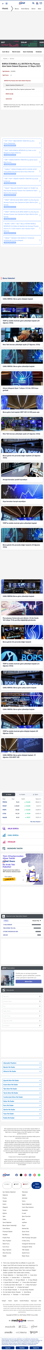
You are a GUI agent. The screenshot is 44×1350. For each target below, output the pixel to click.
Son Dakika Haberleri (9, 1192)
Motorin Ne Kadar (9, 1071)
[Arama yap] (33, 3)
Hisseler (5, 1234)
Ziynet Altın (26, 1277)
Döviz (33, 9)
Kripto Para (6, 1238)
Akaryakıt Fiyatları (9, 1063)
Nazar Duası (25, 1256)
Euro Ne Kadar (8, 1105)
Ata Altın (6, 1277)
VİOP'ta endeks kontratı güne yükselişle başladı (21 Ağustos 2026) (21, 665)
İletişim (4, 1301)
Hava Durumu (7, 1253)
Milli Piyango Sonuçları (29, 1238)
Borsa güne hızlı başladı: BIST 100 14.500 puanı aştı (21, 412)
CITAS (4, 813)
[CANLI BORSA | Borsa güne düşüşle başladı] (22, 289)
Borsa (17, 9)
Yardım (10, 1301)
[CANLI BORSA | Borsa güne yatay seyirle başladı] (22, 678)
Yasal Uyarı (34, 1301)
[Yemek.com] (33, 1332)
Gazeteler (25, 1210)
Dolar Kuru (6, 1244)
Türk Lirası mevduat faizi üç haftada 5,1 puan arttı (18, 1263)
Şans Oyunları (26, 1216)
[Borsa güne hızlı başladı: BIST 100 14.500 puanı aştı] (22, 402)
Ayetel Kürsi (26, 1253)
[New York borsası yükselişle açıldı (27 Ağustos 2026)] (22, 335)
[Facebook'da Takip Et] (16, 1175)
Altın (39, 9)
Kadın (4, 1204)
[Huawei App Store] (25, 1185)
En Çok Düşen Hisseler (10, 1290)
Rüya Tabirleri (7, 1250)
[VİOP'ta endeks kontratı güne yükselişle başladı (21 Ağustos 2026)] (22, 654)
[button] (6, 3)
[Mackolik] (11, 1326)
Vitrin (23, 1201)
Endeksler (39, 52)
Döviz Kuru (6, 1294)
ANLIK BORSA (13, 828)
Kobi (23, 1219)
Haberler (5, 1195)
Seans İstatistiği (28, 52)
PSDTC (4, 810)
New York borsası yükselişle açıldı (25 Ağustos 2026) (21, 434)
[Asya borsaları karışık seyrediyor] (22, 491)
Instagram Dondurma (28, 1244)
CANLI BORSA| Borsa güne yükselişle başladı (18, 596)
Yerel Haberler (7, 1222)
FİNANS (5, 8)
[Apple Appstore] (16, 1185)
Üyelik (16, 1301)
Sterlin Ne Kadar (9, 1109)
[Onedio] (9, 1332)
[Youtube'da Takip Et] (34, 1175)
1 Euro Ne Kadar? (8, 1287)
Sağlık (24, 1195)
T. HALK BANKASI (7, 924)
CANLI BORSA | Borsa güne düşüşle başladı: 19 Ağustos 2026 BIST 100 (19, 756)
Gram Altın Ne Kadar (10, 1085)
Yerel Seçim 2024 (21, 1275)
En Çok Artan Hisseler (27, 1290)
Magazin (5, 1207)
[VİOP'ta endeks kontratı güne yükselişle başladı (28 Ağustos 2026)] (22, 311)
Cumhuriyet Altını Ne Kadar (13, 1097)
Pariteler (16, 1294)
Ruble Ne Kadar (9, 1118)
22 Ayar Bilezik (32, 1280)
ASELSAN (5, 935)
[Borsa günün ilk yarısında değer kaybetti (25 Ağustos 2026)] (22, 446)
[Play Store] (7, 1185)
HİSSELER (11, 842)
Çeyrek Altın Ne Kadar (11, 1080)
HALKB (5, 817)
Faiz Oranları (26, 1294)
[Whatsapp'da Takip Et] (39, 1175)
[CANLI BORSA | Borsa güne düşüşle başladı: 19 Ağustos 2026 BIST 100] (22, 745)
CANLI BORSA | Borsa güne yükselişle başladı (18, 366)
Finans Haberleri (8, 1275)
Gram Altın (33, 1275)
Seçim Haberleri (27, 1204)
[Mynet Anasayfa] (22, 3)
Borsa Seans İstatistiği (9, 1225)
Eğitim (5, 1213)
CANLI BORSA (13, 835)
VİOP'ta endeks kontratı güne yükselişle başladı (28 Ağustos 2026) (21, 322)
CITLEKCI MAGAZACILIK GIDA (10, 931)
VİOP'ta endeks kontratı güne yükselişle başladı (20, 523)
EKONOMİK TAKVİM (15, 848)
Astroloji (24, 1198)
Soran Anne (25, 1231)
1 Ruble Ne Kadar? (23, 1287)
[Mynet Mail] (41, 3)
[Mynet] (34, 1326)
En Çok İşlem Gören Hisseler (12, 1292)
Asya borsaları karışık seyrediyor (14, 501)
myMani (24, 1222)
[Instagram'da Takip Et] (25, 1175)
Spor (4, 1216)
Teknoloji (25, 1192)
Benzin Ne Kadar (9, 1067)
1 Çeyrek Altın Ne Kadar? (11, 1282)
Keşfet (4, 1256)
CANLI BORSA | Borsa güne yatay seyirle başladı (19, 688)
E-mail (24, 1213)
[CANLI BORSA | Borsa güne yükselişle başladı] (22, 356)
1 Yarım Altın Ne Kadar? (29, 1282)
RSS (40, 1301)
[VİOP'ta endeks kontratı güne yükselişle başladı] (22, 513)
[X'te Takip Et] (21, 1175)
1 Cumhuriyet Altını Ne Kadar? (12, 1285)
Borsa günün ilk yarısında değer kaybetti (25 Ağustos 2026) (21, 457)
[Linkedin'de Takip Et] (30, 1175)
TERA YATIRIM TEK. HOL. (9, 928)
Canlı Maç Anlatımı (28, 1207)
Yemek (5, 1201)
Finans (5, 1198)
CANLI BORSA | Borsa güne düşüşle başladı (18, 299)
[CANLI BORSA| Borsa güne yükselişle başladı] (22, 586)
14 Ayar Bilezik (7, 1280)
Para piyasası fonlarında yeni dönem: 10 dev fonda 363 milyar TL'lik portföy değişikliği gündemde (20, 619)
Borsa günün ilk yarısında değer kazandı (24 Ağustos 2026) (21, 546)
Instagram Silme (27, 1247)
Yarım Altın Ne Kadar (10, 1093)
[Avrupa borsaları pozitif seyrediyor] (22, 470)
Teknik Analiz (16, 52)
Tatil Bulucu (25, 1234)
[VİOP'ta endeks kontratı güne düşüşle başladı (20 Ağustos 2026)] (22, 721)
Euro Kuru (6, 1247)
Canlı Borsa (5, 52)
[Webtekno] (21, 1332)
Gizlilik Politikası (24, 1301)
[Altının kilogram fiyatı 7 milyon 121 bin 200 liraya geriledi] (22, 378)
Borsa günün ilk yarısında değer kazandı (17, 642)
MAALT (5, 806)
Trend (4, 1210)
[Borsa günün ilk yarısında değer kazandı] (22, 632)
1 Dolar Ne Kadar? (31, 1285)
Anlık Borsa (25, 9)
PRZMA (5, 802)
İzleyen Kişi (35, 921)
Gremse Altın (16, 1277)
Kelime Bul (25, 1228)
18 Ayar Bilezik (20, 1280)
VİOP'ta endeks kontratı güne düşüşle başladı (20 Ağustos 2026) (20, 732)
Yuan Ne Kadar (8, 1114)
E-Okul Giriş (26, 1241)
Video (4, 1219)
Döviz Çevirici (10, 990)
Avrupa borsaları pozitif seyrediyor (15, 480)
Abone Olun (28, 981)
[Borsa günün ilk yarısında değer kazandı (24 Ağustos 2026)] (22, 535)
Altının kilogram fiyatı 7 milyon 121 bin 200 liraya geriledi (20, 389)
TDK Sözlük (25, 1250)
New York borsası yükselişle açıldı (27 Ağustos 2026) (21, 344)
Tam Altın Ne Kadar (10, 1089)
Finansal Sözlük (7, 1231)
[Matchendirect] (23, 1326)
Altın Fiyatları (7, 1241)
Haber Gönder (37, 1185)
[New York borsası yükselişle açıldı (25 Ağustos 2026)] (22, 424)
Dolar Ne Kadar (8, 1101)
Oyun (23, 1225)
